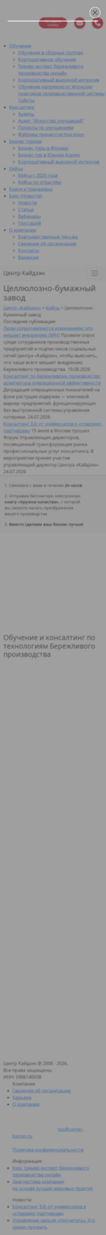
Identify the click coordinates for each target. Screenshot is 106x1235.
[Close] (95, 12)
